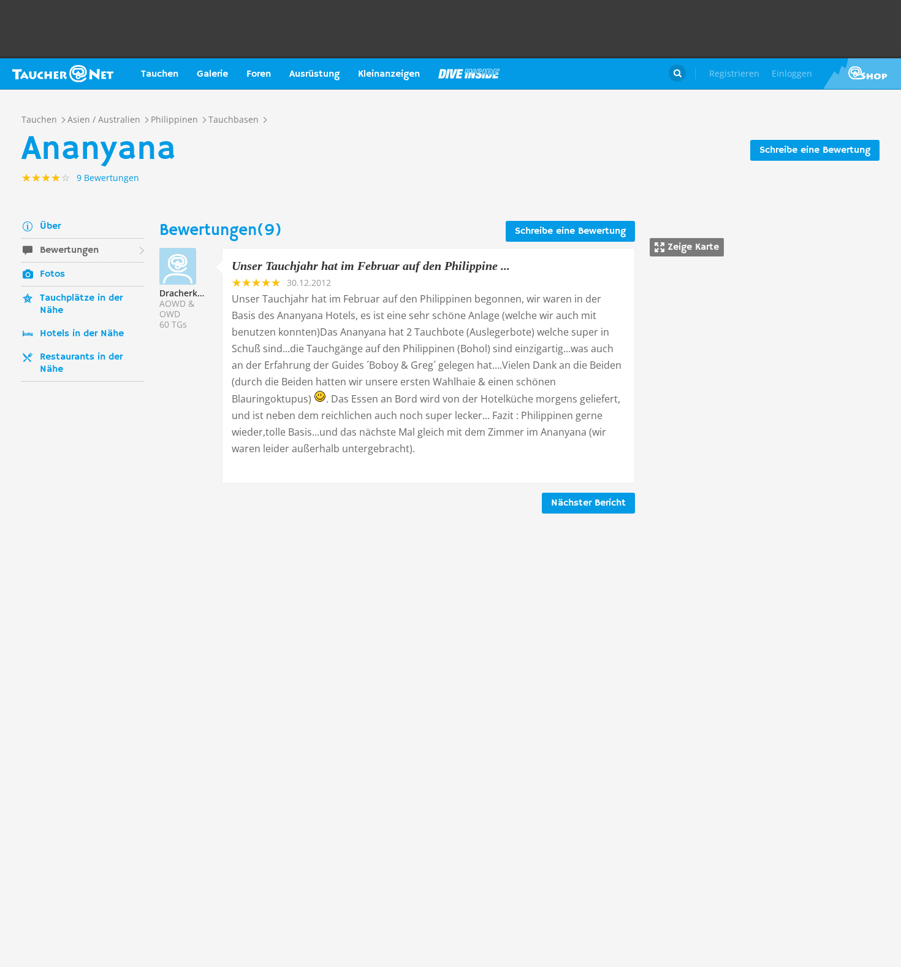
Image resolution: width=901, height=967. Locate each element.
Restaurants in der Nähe (81, 363)
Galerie (212, 74)
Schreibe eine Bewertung (814, 150)
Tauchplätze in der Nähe (81, 304)
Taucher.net (62, 73)
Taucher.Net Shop (862, 73)
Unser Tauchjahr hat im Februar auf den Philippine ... (371, 265)
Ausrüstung (314, 74)
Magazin (469, 73)
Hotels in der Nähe (82, 334)
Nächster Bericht (588, 503)
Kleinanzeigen (389, 74)
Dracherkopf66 (190, 293)
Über (50, 226)
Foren (258, 74)
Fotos (52, 274)
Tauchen (159, 74)
